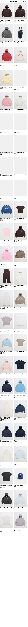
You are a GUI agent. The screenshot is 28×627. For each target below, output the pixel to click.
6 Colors (18, 110)
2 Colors (18, 21)
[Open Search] (23, 1)
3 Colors (18, 265)
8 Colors (4, 65)
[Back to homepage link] (13, 1)
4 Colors (4, 21)
